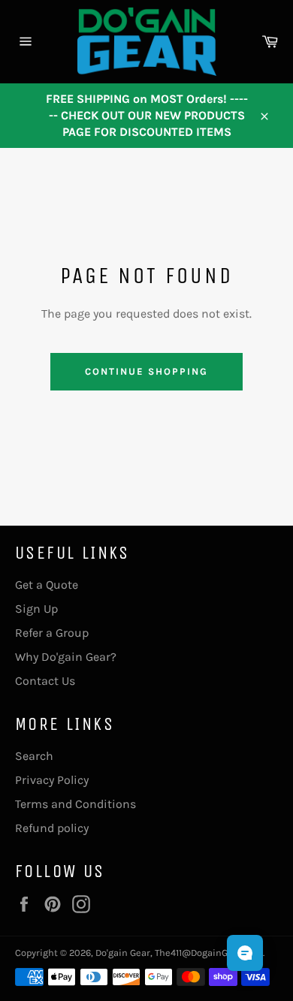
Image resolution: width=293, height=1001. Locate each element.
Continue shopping (146, 371)
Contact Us (45, 681)
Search (34, 756)
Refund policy (52, 828)
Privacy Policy (52, 780)
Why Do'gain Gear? (65, 657)
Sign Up (36, 609)
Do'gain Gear (122, 952)
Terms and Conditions (75, 804)
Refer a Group (52, 633)
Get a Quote (46, 584)
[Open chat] (245, 953)
